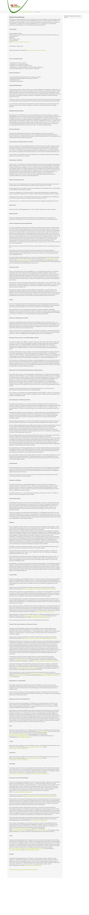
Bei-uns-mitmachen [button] (54, 6)
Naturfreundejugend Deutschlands (39, 898)
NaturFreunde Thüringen (37, 894)
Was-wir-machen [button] (43, 6)
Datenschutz (35, 901)
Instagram (14, 898)
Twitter (13, 901)
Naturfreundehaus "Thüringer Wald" (39, 896)
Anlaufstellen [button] (76, 6)
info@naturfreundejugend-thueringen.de (20, 41)
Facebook (14, 895)
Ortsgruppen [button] (64, 6)
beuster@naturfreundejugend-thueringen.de (36, 50)
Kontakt (34, 905)
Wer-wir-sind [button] (33, 6)
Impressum (35, 903)
